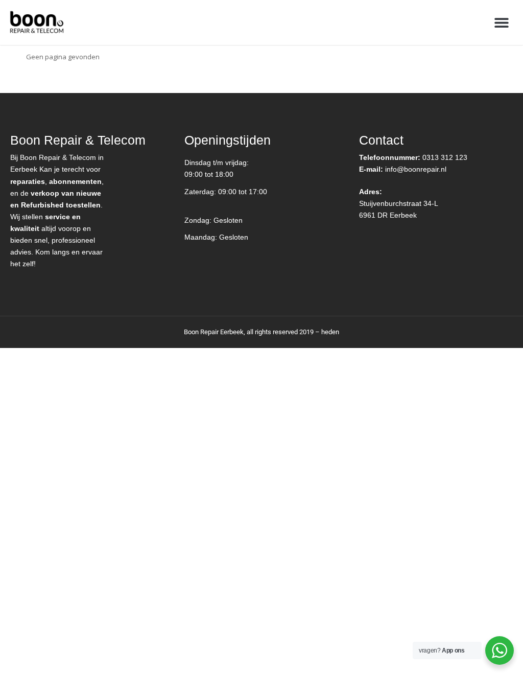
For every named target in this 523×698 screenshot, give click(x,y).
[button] (501, 22)
